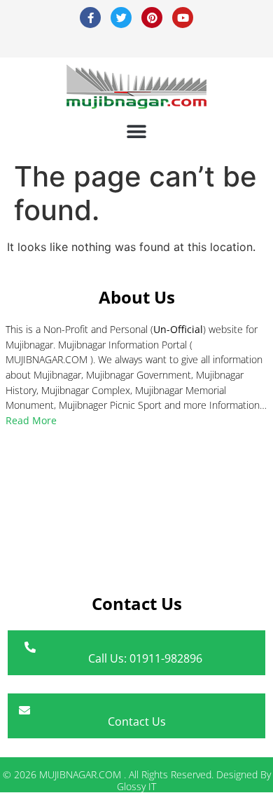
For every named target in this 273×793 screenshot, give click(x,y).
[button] (137, 131)
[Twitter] (121, 17)
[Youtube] (182, 17)
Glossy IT (136, 786)
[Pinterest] (151, 17)
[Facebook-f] (90, 17)
